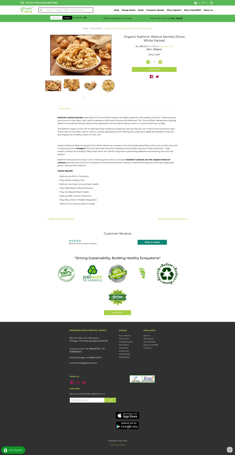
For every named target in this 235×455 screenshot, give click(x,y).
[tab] (65, 108)
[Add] (160, 62)
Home (85, 28)
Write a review (152, 242)
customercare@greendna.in (83, 363)
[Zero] (93, 273)
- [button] (202, 2)
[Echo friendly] (117, 273)
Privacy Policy (124, 339)
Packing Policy (124, 357)
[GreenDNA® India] (27, 10)
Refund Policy (124, 345)
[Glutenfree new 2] (117, 297)
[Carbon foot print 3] (142, 273)
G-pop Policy (124, 348)
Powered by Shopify (117, 445)
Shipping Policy (124, 354)
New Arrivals (96, 28)
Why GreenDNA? (149, 342)
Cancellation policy (126, 342)
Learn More (117, 312)
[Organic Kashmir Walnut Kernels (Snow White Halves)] (53, 86)
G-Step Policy (124, 351)
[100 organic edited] (68, 273)
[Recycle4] (167, 273)
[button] (211, 3)
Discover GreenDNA (150, 345)
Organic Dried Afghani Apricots (172, 219)
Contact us (147, 348)
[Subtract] (148, 62)
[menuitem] (116, 10)
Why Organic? (148, 339)
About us (146, 336)
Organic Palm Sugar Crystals (61, 219)
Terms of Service (125, 336)
